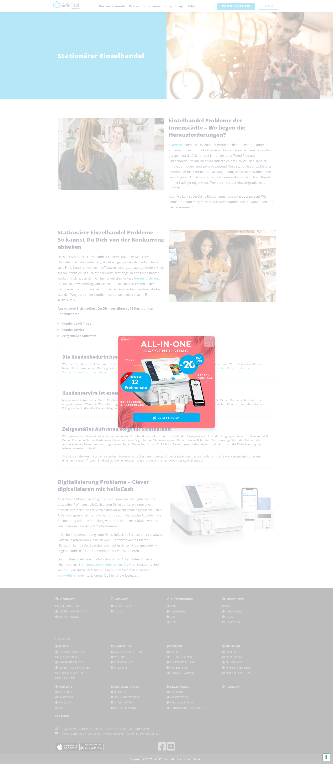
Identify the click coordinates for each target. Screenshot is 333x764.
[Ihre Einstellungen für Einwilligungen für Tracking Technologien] (326, 757)
